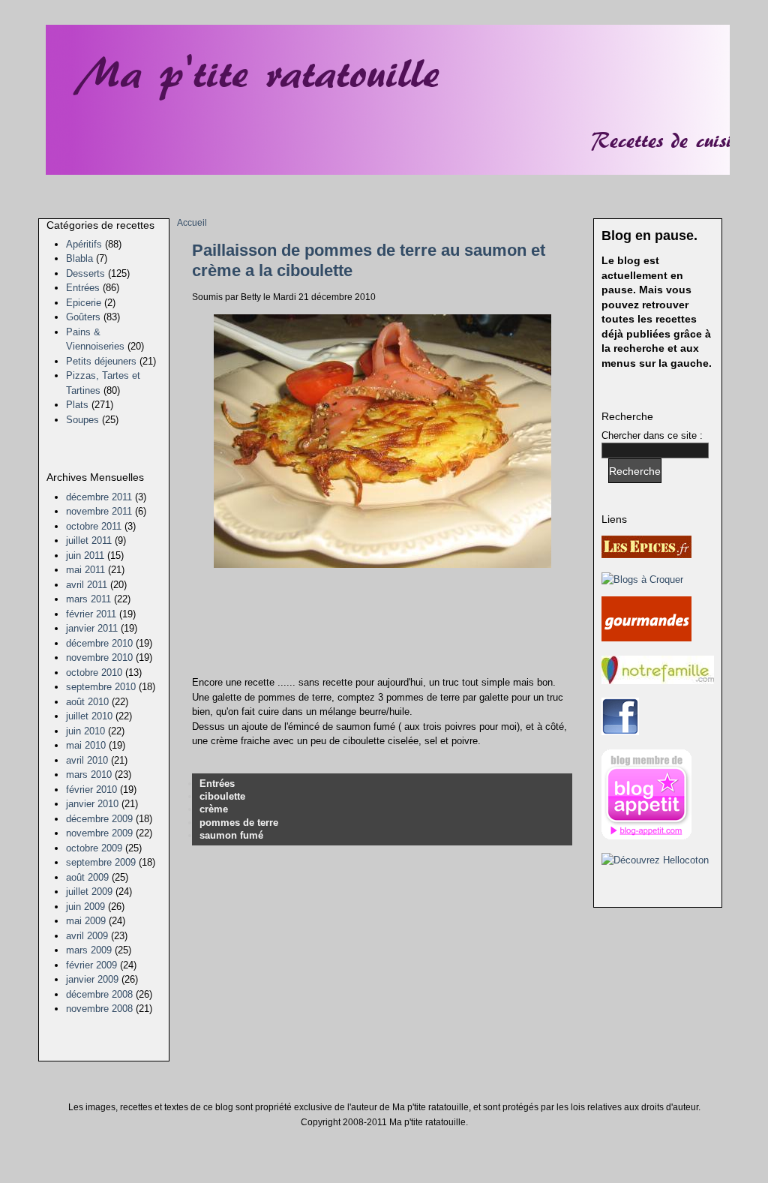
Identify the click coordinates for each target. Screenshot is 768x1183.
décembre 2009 (99, 818)
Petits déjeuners (101, 361)
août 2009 (87, 877)
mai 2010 (86, 745)
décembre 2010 (99, 643)
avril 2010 (87, 760)
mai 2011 (85, 569)
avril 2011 (86, 584)
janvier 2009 (92, 979)
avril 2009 (87, 935)
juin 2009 (85, 906)
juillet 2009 (89, 891)
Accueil (192, 222)
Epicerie (83, 302)
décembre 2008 (99, 994)
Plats (77, 404)
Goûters (83, 317)
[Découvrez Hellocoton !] (655, 860)
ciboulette (222, 796)
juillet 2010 (89, 716)
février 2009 (91, 965)
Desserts (85, 273)
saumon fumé (231, 835)
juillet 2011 (89, 540)
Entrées (83, 287)
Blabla (79, 258)
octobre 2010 (94, 672)
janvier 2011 (92, 628)
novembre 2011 (99, 511)
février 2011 (91, 614)
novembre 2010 (99, 657)
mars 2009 (89, 950)
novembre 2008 (99, 1008)
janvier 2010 (92, 803)
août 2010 (87, 701)
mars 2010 (89, 774)
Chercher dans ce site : (652, 435)
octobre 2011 (94, 526)
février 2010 (91, 789)
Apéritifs (84, 244)
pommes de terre (239, 822)
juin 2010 (85, 731)
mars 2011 (88, 599)
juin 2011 (85, 555)
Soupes (82, 419)
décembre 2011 (99, 497)
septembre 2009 (101, 862)
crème (214, 809)
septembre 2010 (101, 686)
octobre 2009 (94, 848)
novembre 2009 (99, 833)
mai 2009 (86, 920)
